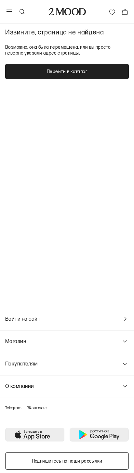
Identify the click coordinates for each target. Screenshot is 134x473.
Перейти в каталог (67, 71)
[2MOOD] (67, 12)
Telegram (13, 408)
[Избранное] (112, 12)
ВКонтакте (37, 408)
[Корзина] (125, 12)
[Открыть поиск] (22, 12)
